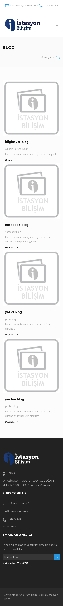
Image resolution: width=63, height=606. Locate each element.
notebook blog (16, 225)
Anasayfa (46, 57)
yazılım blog (14, 399)
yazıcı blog (13, 312)
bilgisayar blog (17, 142)
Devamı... (10, 160)
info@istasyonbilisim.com (24, 5)
